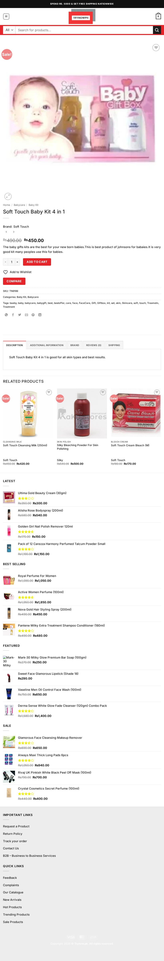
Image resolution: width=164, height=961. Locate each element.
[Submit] (157, 30)
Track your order (15, 841)
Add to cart (37, 261)
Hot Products (12, 907)
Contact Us (11, 848)
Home (6, 204)
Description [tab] (14, 345)
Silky (60, 460)
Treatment (9, 306)
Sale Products (13, 922)
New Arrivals (12, 900)
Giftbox (101, 302)
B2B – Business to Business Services (29, 856)
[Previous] (3, 430)
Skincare (127, 302)
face (75, 302)
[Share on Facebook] (13, 315)
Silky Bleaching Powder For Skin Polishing (77, 446)
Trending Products (16, 914)
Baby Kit (33, 204)
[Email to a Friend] (26, 315)
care (68, 302)
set (113, 302)
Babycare (19, 204)
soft (136, 302)
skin (118, 302)
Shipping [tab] (114, 345)
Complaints (11, 885)
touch (142, 302)
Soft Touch (21, 226)
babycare (30, 302)
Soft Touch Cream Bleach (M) (130, 445)
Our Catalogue (13, 892)
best (50, 302)
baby (20, 302)
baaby (13, 302)
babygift (41, 302)
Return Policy (12, 834)
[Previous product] (14, 232)
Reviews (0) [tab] (93, 345)
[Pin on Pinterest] (33, 315)
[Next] (161, 430)
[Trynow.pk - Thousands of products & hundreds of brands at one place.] (82, 16)
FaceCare (84, 302)
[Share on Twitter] (20, 315)
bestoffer (59, 302)
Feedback (10, 878)
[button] (6, 17)
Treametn (152, 302)
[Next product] (6, 232)
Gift (94, 302)
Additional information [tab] (46, 345)
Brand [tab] (74, 345)
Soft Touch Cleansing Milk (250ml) (25, 445)
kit (108, 302)
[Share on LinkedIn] (40, 315)
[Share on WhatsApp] (6, 315)
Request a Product (16, 826)
